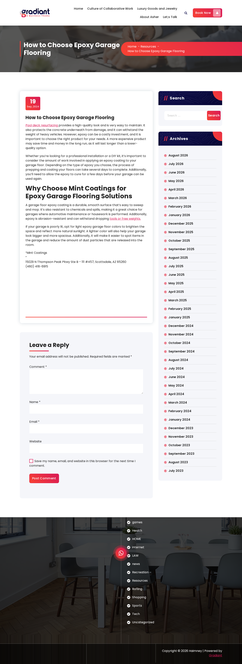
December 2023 (180, 428)
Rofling (137, 589)
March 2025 (177, 300)
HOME (136, 539)
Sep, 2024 (33, 103)
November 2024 (180, 334)
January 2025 (179, 317)
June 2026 (176, 172)
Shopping (139, 597)
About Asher (149, 17)
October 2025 (179, 240)
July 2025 (175, 266)
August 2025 (178, 257)
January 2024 (179, 419)
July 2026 (175, 164)
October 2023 (179, 445)
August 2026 (178, 155)
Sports (137, 605)
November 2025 (180, 232)
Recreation (140, 572)
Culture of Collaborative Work (110, 8)
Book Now (203, 13)
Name (34, 402)
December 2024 (180, 326)
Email (34, 421)
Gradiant (215, 655)
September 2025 (181, 249)
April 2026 (176, 189)
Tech (136, 614)
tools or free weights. (125, 218)
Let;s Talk (170, 17)
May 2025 (176, 283)
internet (138, 547)
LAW (135, 555)
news (136, 564)
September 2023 (181, 454)
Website (35, 441)
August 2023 (178, 462)
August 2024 (178, 360)
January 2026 (179, 215)
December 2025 (180, 223)
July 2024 (176, 368)
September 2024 (181, 351)
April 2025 (176, 292)
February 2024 (179, 411)
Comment (38, 367)
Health (137, 530)
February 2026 (179, 206)
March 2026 (177, 198)
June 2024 (176, 377)
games (137, 522)
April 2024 (176, 394)
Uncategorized (143, 622)
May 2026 (176, 181)
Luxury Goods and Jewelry (157, 8)
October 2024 (179, 343)
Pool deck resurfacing (42, 125)
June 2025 (176, 275)
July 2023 (175, 471)
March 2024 (177, 402)
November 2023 (180, 436)
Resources (148, 46)
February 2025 (179, 309)
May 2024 (176, 385)
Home (78, 8)
